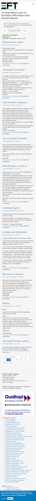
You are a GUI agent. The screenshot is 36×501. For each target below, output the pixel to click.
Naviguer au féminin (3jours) (13, 460)
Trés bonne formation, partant (16, 340)
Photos (25, 31)
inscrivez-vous (17, 63)
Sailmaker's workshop (11, 477)
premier (6, 357)
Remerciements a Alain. (13, 42)
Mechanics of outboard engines (14, 448)
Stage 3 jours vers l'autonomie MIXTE (16, 478)
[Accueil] (9, 6)
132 (30, 357)
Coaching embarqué (11, 426)
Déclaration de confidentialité (13, 489)
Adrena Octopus (10, 419)
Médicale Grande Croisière (13, 450)
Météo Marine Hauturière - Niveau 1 (15, 451)
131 (26, 357)
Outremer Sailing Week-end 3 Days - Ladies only (19, 470)
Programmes (12, 23)
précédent (12, 357)
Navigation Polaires (11, 458)
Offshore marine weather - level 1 (15, 461)
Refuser (10, 498)
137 (21, 360)
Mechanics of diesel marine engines (15, 446)
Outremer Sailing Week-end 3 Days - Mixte (17, 472)
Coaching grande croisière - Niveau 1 (16, 428)
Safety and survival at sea (13, 475)
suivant (5, 363)
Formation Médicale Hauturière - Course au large (19, 436)
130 (22, 357)
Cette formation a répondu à (15, 102)
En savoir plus (21, 495)
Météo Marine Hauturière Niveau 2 (15, 453)
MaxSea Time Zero (11, 441)
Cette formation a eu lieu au (15, 165)
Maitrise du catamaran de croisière (15, 438)
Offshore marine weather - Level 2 (15, 463)
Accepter (4, 498)
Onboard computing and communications (17, 467)
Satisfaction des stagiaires (10, 35)
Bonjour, (6, 303)
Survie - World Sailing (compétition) (15, 480)
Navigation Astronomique (12, 456)
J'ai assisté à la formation (14, 69)
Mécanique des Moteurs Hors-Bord (15, 445)
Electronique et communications (14, 434)
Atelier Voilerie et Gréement (13, 424)
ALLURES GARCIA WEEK (13, 423)
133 (5, 360)
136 (17, 360)
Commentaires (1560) (15, 31)
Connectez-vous (7, 63)
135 (13, 360)
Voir (5, 31)
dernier (11, 363)
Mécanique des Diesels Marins (14, 443)
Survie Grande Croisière (12, 482)
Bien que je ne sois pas (13, 273)
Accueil (6, 23)
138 (25, 360)
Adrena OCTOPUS (11, 421)
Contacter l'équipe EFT (12, 488)
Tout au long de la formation (15, 138)
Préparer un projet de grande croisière (16, 473)
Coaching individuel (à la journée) (15, 429)
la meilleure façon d (11, 207)
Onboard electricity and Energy (14, 468)
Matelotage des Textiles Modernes (15, 440)
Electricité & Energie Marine (13, 433)
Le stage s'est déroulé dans (15, 231)
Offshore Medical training (12, 465)
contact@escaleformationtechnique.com (16, 380)
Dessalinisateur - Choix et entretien (15, 431)
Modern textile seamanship (13, 455)
